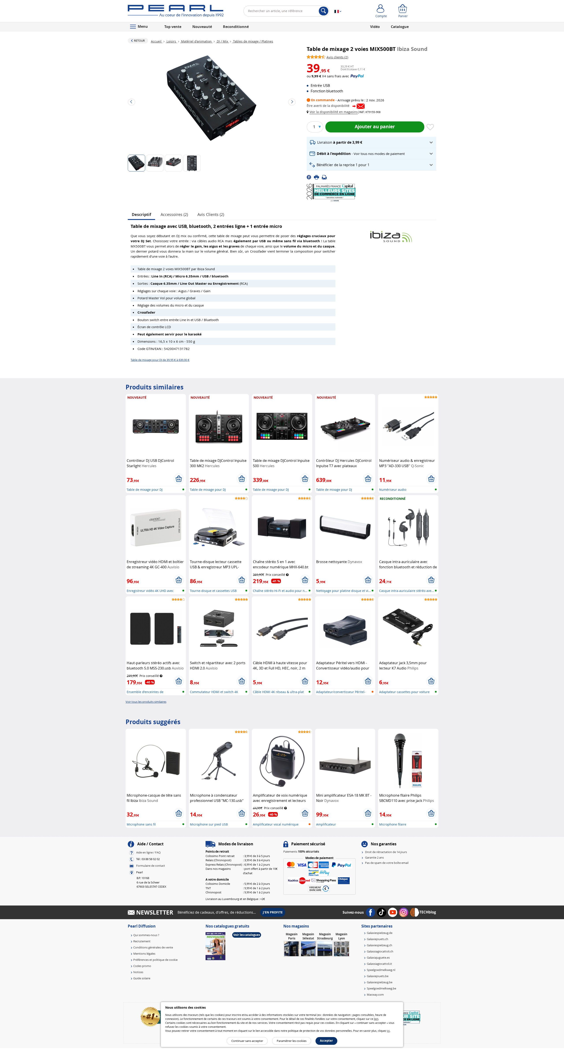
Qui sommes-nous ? (146, 935)
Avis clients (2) (210, 214)
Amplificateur (326, 824)
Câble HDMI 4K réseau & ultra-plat (278, 692)
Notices (138, 972)
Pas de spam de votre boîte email (386, 863)
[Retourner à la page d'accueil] (176, 12)
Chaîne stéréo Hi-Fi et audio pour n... (280, 591)
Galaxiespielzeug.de (379, 933)
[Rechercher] (323, 11)
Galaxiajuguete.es (378, 957)
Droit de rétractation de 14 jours (386, 852)
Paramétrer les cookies (291, 1041)
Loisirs (171, 41)
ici (388, 1030)
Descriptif (141, 214)
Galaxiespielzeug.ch (379, 945)
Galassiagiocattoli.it (379, 964)
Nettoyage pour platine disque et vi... (343, 591)
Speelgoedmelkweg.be (381, 988)
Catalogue (400, 26)
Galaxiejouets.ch (377, 939)
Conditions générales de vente (153, 947)
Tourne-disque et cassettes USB (213, 591)
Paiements (301, 851)
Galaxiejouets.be (377, 976)
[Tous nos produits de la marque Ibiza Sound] (391, 234)
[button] (333, 112)
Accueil (156, 41)
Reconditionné (236, 26)
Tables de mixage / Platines (252, 41)
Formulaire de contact (150, 866)
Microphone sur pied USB (209, 824)
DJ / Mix (222, 41)
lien (376, 1019)
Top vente (172, 26)
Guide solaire (141, 978)
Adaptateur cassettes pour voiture (404, 692)
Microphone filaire (392, 824)
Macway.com (375, 995)
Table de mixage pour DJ (145, 489)
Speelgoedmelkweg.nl (381, 970)
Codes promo (142, 966)
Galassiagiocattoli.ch (380, 951)
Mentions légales (144, 954)
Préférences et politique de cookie (155, 960)
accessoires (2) (174, 214)
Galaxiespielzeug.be (379, 982)
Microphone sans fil (141, 824)
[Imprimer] (318, 177)
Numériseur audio (392, 489)
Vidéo (375, 26)
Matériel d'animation (196, 41)
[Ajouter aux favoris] (430, 127)
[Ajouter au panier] (179, 479)
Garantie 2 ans (374, 857)
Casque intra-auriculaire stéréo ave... (406, 591)
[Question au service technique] (325, 177)
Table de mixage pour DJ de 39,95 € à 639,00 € (160, 360)
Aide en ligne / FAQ (148, 853)
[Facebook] (310, 177)
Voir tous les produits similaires (146, 702)
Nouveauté (202, 26)
